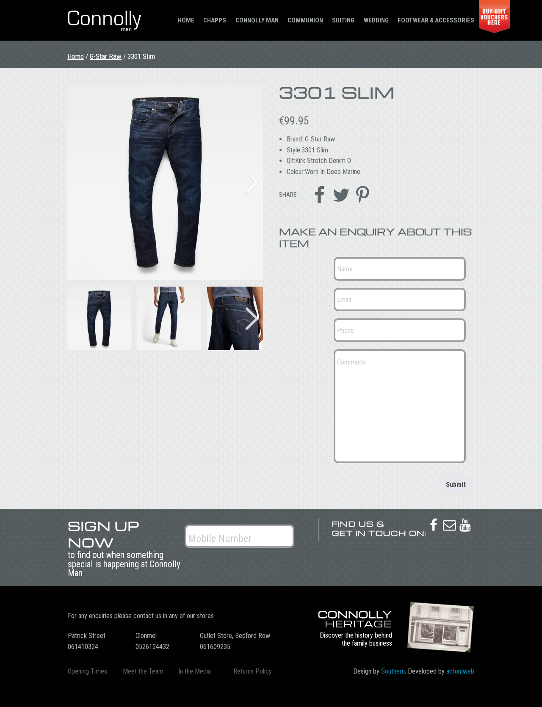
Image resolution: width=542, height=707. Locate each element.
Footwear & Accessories (436, 20)
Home (186, 20)
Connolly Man (257, 20)
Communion (305, 20)
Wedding (376, 20)
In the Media (194, 671)
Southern (393, 671)
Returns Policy (252, 671)
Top (521, 686)
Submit (456, 485)
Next (252, 182)
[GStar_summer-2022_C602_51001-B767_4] (165, 182)
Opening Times (87, 671)
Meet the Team (143, 671)
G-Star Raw (106, 56)
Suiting (343, 20)
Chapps (214, 20)
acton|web (460, 671)
